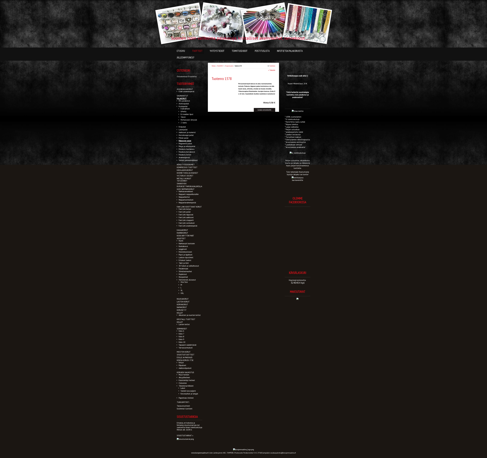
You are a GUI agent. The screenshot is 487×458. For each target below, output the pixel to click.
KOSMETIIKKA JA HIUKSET (187, 173)
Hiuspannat (183, 277)
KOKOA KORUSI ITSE (185, 360)
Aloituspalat (184, 103)
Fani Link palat (185, 212)
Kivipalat (182, 127)
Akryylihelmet (184, 377)
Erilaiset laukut (185, 260)
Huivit (181, 241)
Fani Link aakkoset (186, 217)
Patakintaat (183, 268)
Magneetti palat (185, 143)
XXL (182, 293)
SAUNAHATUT (182, 96)
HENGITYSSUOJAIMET (186, 164)
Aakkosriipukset (185, 368)
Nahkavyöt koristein (187, 243)
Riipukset (182, 365)
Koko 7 (181, 334)
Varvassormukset (186, 347)
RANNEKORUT (182, 233)
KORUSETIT (182, 310)
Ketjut (181, 362)
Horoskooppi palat (186, 135)
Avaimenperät (184, 157)
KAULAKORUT (182, 230)
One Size (184, 282)
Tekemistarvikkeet (186, 386)
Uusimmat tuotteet (184, 408)
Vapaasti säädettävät (187, 345)
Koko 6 (181, 331)
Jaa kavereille (297, 180)
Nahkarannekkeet (186, 191)
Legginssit (183, 249)
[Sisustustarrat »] (185, 439)
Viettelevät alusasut (187, 280)
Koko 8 (181, 336)
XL (182, 290)
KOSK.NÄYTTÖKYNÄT (185, 235)
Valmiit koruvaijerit (188, 391)
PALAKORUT (220, 66)
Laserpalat (183, 129)
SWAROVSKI (182, 183)
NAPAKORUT (182, 307)
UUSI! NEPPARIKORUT (186, 189)
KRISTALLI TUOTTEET (186, 319)
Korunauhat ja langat (189, 393)
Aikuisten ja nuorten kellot (190, 315)
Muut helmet (184, 374)
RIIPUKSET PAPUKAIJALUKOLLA (189, 186)
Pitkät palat (183, 138)
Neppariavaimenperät (187, 202)
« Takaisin (271, 70)
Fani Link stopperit (186, 220)
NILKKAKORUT (183, 299)
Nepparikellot (184, 197)
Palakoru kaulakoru (186, 149)
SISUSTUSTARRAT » (185, 435)
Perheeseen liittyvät (189, 120)
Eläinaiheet (185, 108)
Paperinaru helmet (186, 398)
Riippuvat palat (229, 66)
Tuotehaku (272, 66)
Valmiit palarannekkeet (188, 160)
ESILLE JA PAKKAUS (184, 357)
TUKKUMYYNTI (183, 402)
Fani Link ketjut (185, 209)
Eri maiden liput (187, 114)
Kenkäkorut (183, 246)
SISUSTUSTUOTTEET (185, 354)
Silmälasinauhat (185, 271)
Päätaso (213, 66)
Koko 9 (181, 339)
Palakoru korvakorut (187, 152)
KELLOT (180, 313)
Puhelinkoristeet (185, 252)
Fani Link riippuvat (186, 214)
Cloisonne (183, 383)
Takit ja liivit (184, 263)
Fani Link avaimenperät (188, 226)
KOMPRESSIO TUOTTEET (187, 167)
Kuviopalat (183, 106)
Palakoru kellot (185, 154)
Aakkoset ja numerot (187, 132)
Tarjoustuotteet (183, 406)
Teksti (183, 117)
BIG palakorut (184, 101)
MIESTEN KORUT (184, 352)
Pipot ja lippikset (185, 254)
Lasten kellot (184, 324)
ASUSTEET (181, 238)
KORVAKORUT (182, 304)
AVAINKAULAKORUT (185, 89)
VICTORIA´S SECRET (185, 176)
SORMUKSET (182, 328)
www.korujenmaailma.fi (199, 453)
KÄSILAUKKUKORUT (185, 170)
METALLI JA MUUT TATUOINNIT (184, 179)
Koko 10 (182, 342)
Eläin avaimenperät (186, 91)
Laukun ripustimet (186, 257)
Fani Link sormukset (187, 223)
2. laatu (184, 122)
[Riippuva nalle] (225, 85)
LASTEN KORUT (183, 301)
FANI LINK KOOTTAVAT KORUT (189, 207)
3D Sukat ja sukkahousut (189, 266)
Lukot (183, 388)
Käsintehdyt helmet (187, 380)
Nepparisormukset (186, 200)
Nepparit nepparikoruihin (189, 194)
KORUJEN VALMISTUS (185, 372)
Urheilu (183, 111)
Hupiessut (183, 274)
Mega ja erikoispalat (187, 146)
